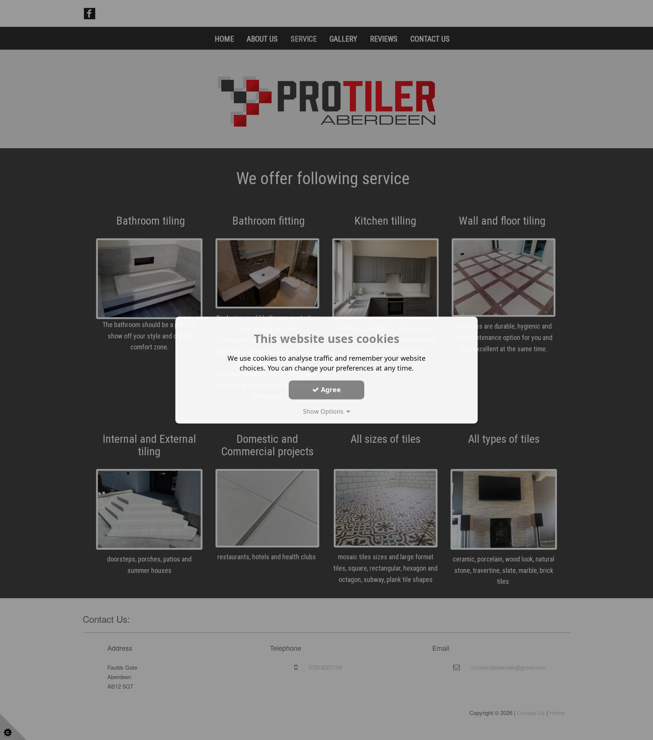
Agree (330, 389)
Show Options (325, 411)
